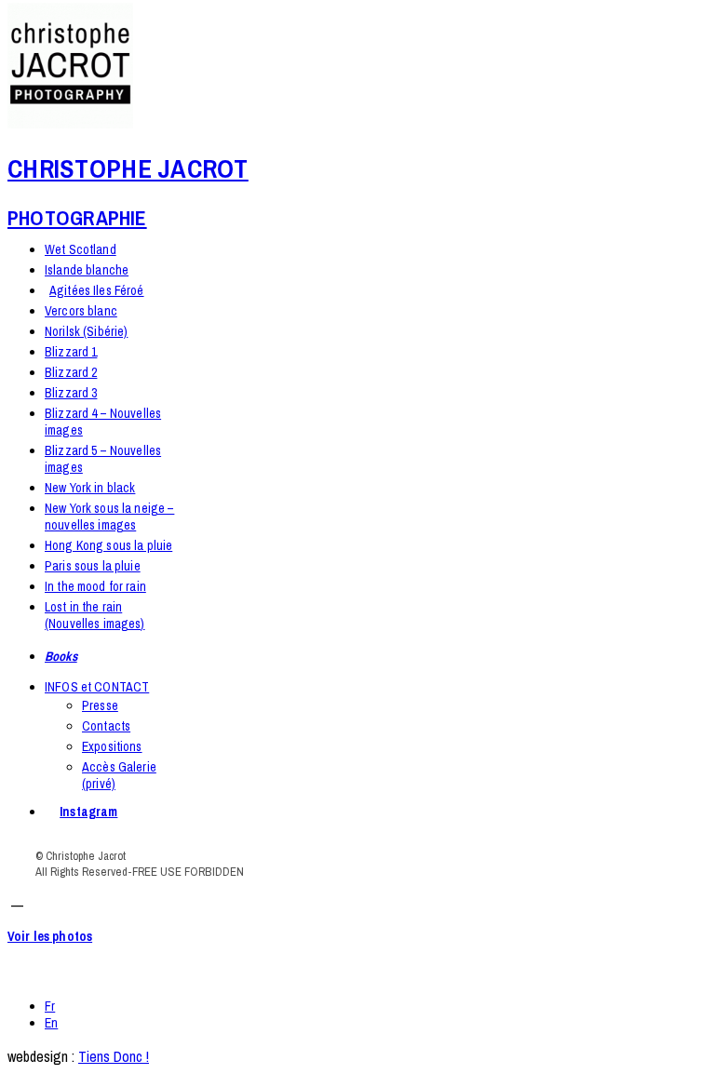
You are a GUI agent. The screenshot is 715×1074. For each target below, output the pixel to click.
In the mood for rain (95, 586)
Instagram (88, 811)
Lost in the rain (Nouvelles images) (95, 615)
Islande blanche (86, 270)
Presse (100, 705)
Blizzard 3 (71, 392)
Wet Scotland (80, 249)
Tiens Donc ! (113, 1056)
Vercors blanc (81, 310)
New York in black (90, 487)
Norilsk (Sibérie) (86, 331)
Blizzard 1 (71, 351)
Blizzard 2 (71, 372)
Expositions (112, 746)
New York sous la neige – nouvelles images (109, 516)
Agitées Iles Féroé (96, 290)
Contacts (106, 726)
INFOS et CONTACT (97, 686)
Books (61, 656)
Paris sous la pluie (93, 565)
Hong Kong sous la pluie (108, 545)
